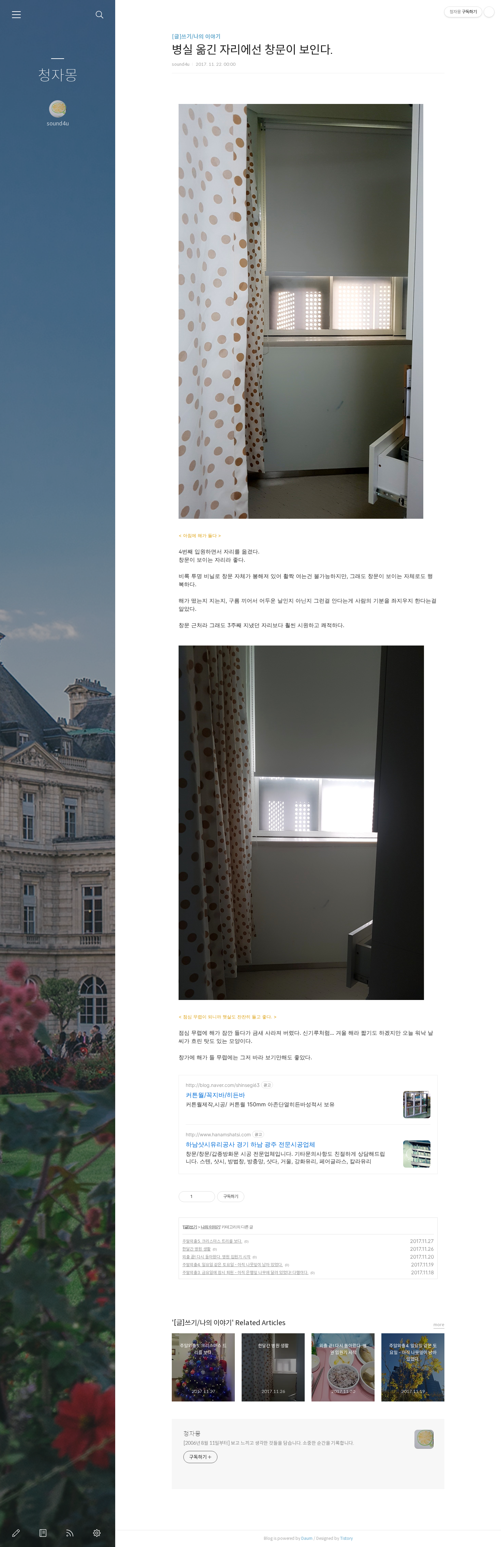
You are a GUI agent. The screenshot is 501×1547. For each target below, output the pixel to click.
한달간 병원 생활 (196, 1249)
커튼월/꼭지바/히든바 (215, 1094)
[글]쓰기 (190, 1226)
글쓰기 (17, 1533)
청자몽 (58, 75)
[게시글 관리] (207, 1197)
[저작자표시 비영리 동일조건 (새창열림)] (253, 1196)
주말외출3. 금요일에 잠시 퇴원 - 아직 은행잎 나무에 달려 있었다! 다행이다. (245, 1272)
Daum (307, 1538)
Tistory (346, 1538)
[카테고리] (16, 14)
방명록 (44, 1533)
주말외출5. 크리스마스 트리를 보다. (212, 1241)
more (439, 1325)
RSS (71, 1533)
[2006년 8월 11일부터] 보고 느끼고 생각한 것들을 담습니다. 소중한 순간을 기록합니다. (268, 1443)
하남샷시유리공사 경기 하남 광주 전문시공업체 (250, 1144)
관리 (98, 1533)
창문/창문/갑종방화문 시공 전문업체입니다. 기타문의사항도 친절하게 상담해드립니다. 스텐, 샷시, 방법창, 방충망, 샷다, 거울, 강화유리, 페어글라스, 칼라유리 (285, 1157)
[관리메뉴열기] (489, 12)
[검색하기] (100, 15)
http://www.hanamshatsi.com (218, 1134)
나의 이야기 (210, 1226)
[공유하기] (199, 1197)
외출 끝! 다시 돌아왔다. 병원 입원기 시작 (216, 1256)
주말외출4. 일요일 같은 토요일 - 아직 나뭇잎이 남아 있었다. (232, 1264)
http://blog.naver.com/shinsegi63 (223, 1085)
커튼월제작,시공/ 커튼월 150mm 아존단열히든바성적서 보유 (260, 1104)
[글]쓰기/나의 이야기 (196, 36)
